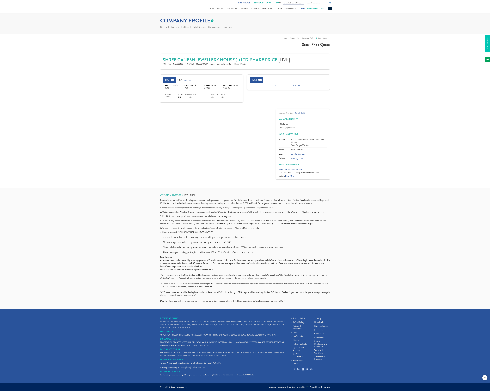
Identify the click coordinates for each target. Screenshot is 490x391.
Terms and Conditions (318, 351)
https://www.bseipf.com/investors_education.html (181, 266)
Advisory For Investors (319, 358)
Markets (255, 8)
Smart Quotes (323, 38)
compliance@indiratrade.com (190, 362)
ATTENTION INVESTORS (171, 195)
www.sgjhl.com (297, 158)
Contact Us (319, 333)
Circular (296, 340)
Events (295, 332)
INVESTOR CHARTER (170, 371)
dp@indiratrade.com (262, 300)
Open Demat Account (298, 349)
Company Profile (308, 38)
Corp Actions (214, 27)
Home (285, 38)
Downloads (318, 322)
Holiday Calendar (300, 344)
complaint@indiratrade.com (193, 367)
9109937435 (247, 374)
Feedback (318, 330)
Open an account (316, 8)
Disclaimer (319, 337)
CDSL (192, 195)
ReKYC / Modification (298, 355)
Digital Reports (198, 27)
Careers (244, 8)
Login (302, 8)
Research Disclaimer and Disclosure (320, 344)
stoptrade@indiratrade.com (221, 374)
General (163, 27)
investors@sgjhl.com (299, 154)
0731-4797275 (214, 362)
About (211, 8)
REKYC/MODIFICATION (262, 3)
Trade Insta (290, 8)
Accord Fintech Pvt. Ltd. (320, 386)
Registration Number (298, 362)
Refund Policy (298, 322)
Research (267, 8)
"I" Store (278, 8)
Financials (174, 27)
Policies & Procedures (297, 327)
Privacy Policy (299, 318)
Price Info (227, 27)
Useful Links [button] (298, 336)
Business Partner (321, 326)
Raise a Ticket (243, 3)
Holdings (185, 27)
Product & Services (227, 8)
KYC (186, 195)
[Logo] (166, 6)
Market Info (294, 38)
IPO (277, 3)
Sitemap (317, 318)
